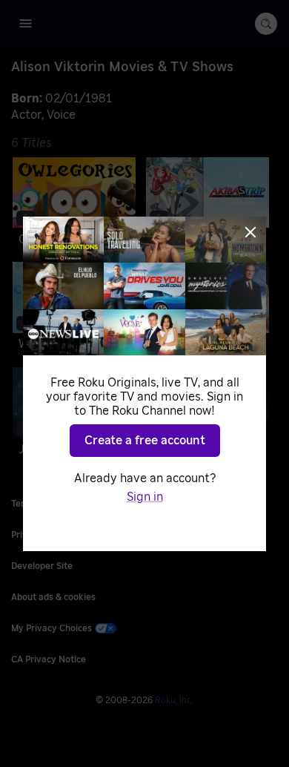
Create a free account (144, 441)
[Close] (250, 232)
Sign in (145, 497)
